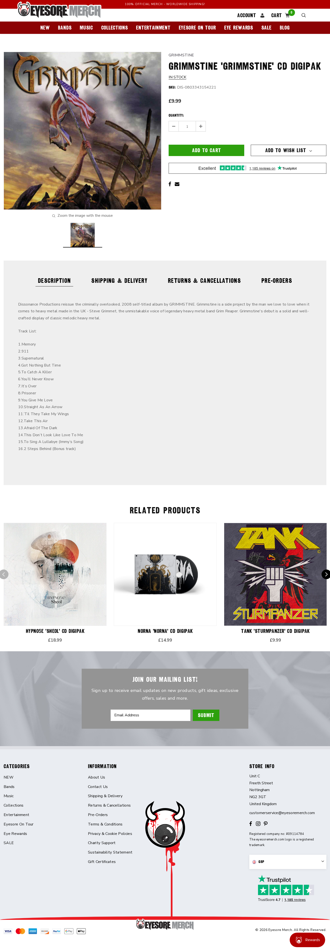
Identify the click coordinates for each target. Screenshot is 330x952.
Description (54, 280)
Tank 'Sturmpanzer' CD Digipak (275, 631)
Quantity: (176, 115)
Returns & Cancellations (204, 280)
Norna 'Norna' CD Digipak (165, 631)
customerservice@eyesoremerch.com (282, 813)
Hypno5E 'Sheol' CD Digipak (55, 631)
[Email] (177, 184)
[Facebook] (169, 184)
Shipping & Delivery (119, 280)
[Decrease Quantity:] (174, 126)
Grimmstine (181, 55)
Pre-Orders (276, 280)
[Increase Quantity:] (201, 126)
